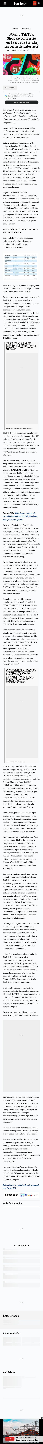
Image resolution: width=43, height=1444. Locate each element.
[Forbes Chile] (20, 3)
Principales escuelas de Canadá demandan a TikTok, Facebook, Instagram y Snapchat (20, 516)
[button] (41, 1418)
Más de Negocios (12, 1203)
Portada (16, 29)
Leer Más (9, 1439)
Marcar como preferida (21, 102)
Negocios (26, 29)
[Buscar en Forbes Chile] (39, 3)
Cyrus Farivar (12, 50)
